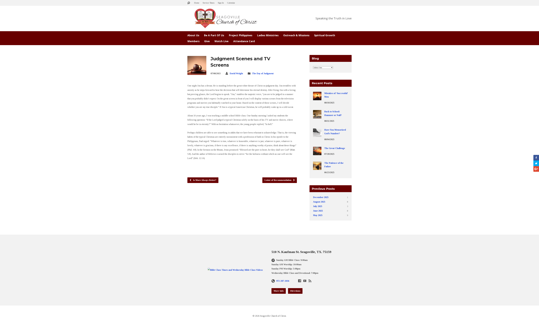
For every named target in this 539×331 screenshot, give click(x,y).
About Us (193, 35)
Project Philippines (240, 35)
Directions (295, 291)
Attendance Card (244, 41)
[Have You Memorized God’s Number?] (317, 135)
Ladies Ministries (267, 35)
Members (193, 41)
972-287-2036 (282, 281)
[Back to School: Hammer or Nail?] (317, 116)
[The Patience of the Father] (317, 168)
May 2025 (317, 215)
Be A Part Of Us (214, 35)
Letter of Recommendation (278, 180)
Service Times (208, 3)
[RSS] (310, 280)
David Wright (236, 73)
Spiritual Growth (324, 35)
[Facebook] (299, 280)
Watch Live (221, 41)
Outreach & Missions (296, 35)
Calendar (231, 3)
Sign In (221, 3)
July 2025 (317, 206)
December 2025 (320, 197)
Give (207, 41)
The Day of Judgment (263, 73)
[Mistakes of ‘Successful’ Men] (317, 98)
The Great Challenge (334, 148)
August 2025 (319, 202)
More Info (279, 291)
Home (196, 3)
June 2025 (318, 211)
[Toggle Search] (188, 3)
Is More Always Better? (204, 180)
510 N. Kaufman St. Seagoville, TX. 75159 (301, 252)
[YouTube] (304, 280)
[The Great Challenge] (317, 153)
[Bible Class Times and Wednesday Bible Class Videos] (235, 270)
